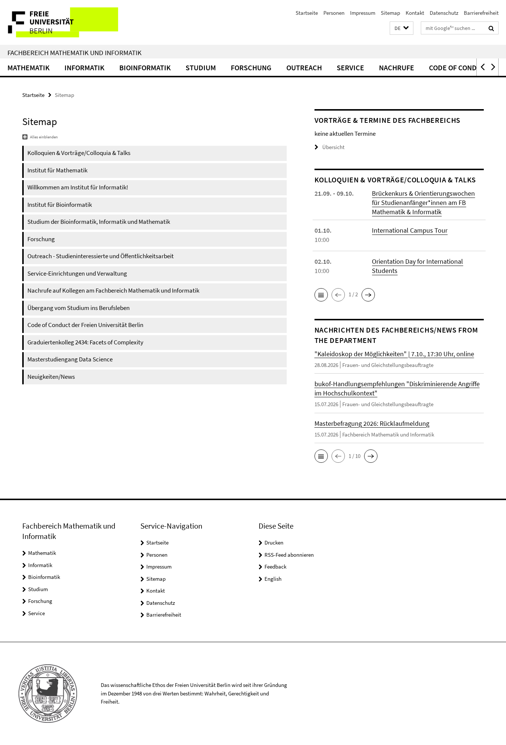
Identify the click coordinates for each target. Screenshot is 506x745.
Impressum (362, 12)
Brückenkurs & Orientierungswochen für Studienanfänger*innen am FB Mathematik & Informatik (423, 202)
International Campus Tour (409, 230)
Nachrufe (396, 67)
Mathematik (28, 67)
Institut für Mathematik (57, 170)
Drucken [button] (273, 542)
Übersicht (333, 147)
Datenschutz (444, 12)
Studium (201, 67)
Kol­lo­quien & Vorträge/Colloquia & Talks (78, 153)
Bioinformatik (145, 67)
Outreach (304, 67)
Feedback (275, 566)
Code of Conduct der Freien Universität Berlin (85, 325)
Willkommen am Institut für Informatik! (77, 187)
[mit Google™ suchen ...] (491, 28)
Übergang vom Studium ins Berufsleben (78, 308)
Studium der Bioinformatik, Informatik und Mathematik (98, 222)
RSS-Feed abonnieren (289, 554)
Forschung (251, 67)
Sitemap (390, 12)
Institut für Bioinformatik (59, 204)
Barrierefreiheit (481, 12)
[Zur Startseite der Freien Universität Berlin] (62, 22)
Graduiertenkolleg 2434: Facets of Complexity (85, 342)
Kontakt (415, 12)
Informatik (84, 67)
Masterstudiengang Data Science (70, 359)
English (273, 578)
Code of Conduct (459, 67)
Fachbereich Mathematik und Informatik (74, 52)
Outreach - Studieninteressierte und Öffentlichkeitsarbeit (100, 256)
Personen (333, 12)
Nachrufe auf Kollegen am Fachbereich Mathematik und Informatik (113, 290)
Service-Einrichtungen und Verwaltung (77, 273)
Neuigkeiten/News (51, 376)
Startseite (307, 12)
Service (350, 67)
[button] (401, 28)
